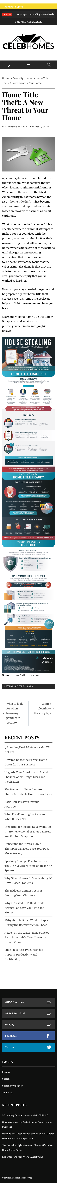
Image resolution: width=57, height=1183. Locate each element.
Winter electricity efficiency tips (42, 708)
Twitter (9, 1047)
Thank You (7, 1092)
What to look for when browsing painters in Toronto (14, 713)
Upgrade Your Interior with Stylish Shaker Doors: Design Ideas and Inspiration (27, 777)
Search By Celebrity (12, 1085)
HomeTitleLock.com (25, 675)
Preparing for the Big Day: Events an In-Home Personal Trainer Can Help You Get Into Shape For (28, 831)
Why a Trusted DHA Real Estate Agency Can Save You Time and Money (24, 907)
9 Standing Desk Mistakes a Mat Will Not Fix (26, 1115)
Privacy (9, 1024)
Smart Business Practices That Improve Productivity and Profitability (24, 954)
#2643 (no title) (15, 1013)
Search (6, 1078)
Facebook (11, 1035)
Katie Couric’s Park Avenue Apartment (22, 1156)
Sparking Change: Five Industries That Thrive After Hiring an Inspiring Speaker (28, 865)
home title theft (20, 201)
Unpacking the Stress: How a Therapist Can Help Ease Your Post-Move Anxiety (27, 848)
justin (46, 126)
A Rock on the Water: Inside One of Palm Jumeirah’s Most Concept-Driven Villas (27, 937)
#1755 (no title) (14, 1002)
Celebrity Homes (24, 686)
